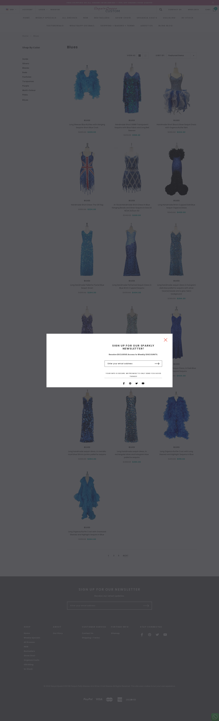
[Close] (165, 340)
